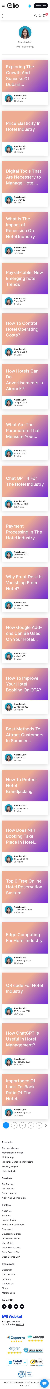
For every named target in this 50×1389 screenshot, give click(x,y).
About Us (6, 1211)
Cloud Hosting (9, 1193)
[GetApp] (35, 1338)
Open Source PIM (10, 1252)
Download (7, 1229)
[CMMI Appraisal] (17, 1362)
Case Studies (8, 1274)
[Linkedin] (22, 1306)
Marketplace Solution (12, 1152)
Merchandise (8, 1292)
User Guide (7, 1243)
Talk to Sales (40, 5)
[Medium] (16, 1306)
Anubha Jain (20, 95)
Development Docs (11, 1233)
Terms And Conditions (13, 1224)
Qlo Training (8, 1188)
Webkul (20, 1324)
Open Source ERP (11, 1256)
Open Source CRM (11, 1247)
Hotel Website (9, 1171)
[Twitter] (10, 1306)
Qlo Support (8, 1184)
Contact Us (7, 1283)
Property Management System (17, 1161)
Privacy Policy (9, 1220)
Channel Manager (11, 1148)
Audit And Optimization (14, 1197)
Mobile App (8, 1157)
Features (6, 1215)
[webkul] (12, 1316)
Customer (7, 1270)
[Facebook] (4, 1306)
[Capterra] (15, 1338)
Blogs (5, 1288)
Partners (6, 1279)
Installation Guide (10, 1238)
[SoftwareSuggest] (14, 1350)
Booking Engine (10, 1166)
